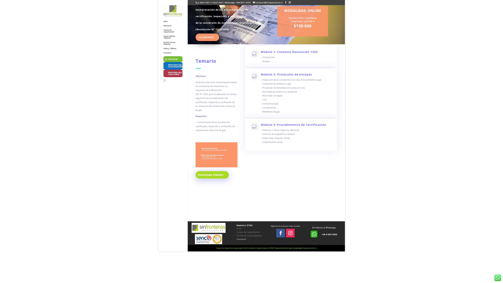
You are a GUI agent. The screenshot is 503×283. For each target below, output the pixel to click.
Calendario (206, 37)
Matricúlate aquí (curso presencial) (175, 66)
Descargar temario (210, 174)
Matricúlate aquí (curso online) (175, 73)
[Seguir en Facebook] (280, 233)
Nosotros (167, 26)
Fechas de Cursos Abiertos (249, 235)
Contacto (167, 53)
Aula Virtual (172, 59)
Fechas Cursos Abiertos (169, 43)
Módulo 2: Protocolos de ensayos (286, 74)
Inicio (165, 21)
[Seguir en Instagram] (290, 233)
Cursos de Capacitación (168, 31)
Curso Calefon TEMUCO (169, 37)
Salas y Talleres (169, 49)
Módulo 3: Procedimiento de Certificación (293, 125)
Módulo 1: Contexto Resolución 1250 (289, 52)
